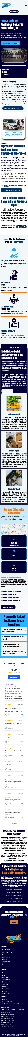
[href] (14, 531)
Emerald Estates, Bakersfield (15, 898)
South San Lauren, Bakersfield (14, 895)
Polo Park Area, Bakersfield (14, 892)
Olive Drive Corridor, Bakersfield (14, 901)
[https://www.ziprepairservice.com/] (6, 5)
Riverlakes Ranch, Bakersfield (14, 889)
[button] (26, 5)
